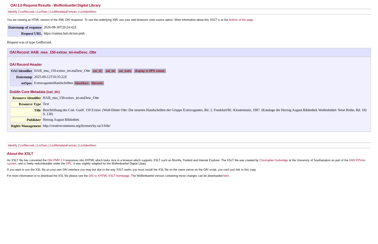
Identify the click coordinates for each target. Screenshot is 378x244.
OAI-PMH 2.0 (56, 160)
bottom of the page (241, 19)
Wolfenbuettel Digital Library (77, 5)
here (226, 175)
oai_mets (125, 71)
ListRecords (27, 11)
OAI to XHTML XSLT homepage (109, 175)
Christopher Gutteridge (273, 160)
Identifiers (82, 83)
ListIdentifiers (87, 11)
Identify (12, 11)
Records (97, 83)
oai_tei (110, 71)
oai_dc (97, 71)
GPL (69, 163)
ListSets (42, 11)
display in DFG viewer (150, 71)
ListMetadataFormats (63, 11)
